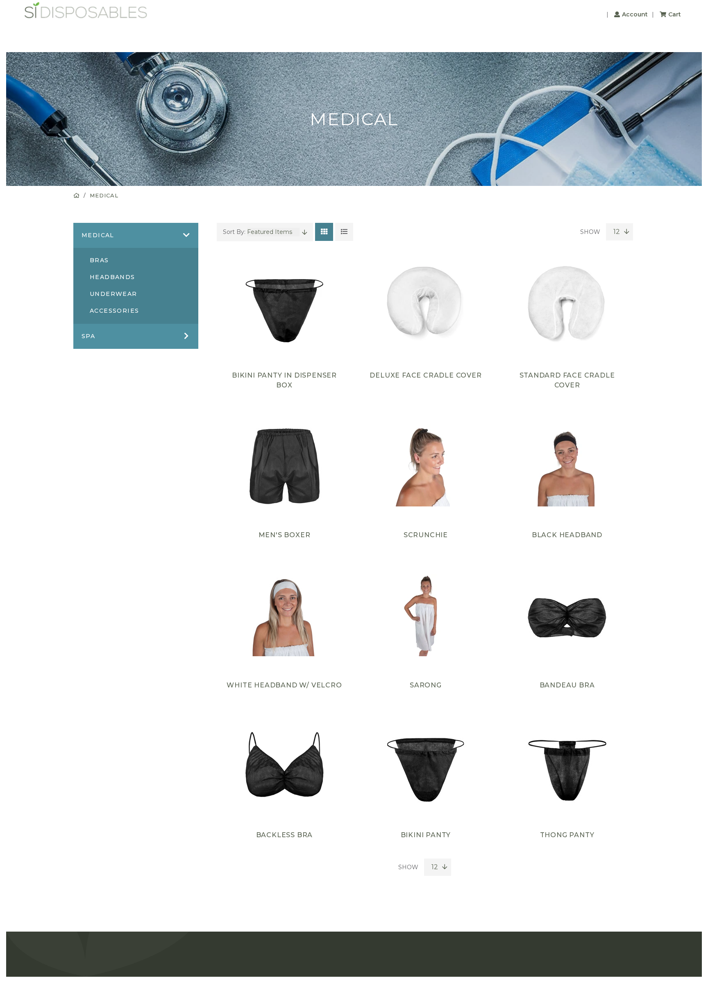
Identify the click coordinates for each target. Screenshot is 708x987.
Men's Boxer (285, 535)
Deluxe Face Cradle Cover (425, 375)
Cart (674, 14)
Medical (104, 195)
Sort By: (235, 232)
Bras (99, 260)
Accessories (114, 310)
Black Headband (567, 535)
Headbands (112, 277)
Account (635, 14)
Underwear (113, 294)
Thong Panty (567, 835)
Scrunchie (426, 535)
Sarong (426, 685)
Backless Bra (284, 835)
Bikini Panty (426, 835)
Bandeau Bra (567, 685)
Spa (88, 336)
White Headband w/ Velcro (284, 685)
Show (591, 232)
